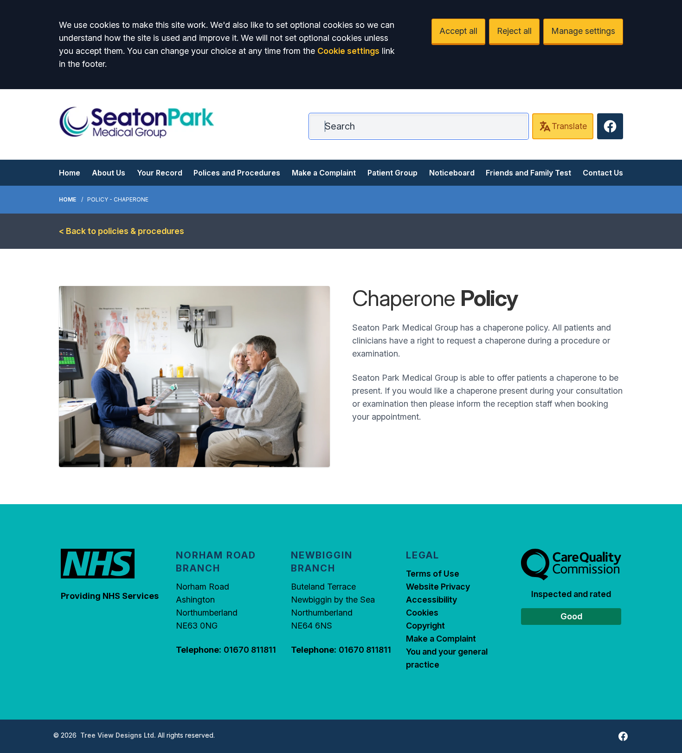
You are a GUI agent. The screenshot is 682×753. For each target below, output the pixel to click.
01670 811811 (250, 650)
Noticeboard (452, 172)
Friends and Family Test (528, 172)
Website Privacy (438, 586)
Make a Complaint (324, 172)
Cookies (422, 612)
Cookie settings (348, 51)
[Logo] (136, 122)
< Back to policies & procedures (121, 231)
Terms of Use (432, 573)
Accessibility (431, 599)
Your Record (159, 172)
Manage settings (583, 31)
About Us (108, 172)
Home (69, 172)
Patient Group (392, 172)
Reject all (514, 31)
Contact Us (603, 172)
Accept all (458, 31)
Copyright (425, 625)
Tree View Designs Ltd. (118, 735)
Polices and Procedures (236, 172)
